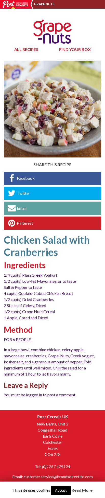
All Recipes (26, 49)
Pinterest (25, 223)
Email (22, 208)
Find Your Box (75, 49)
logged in (34, 394)
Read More (82, 490)
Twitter (23, 193)
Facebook (26, 178)
